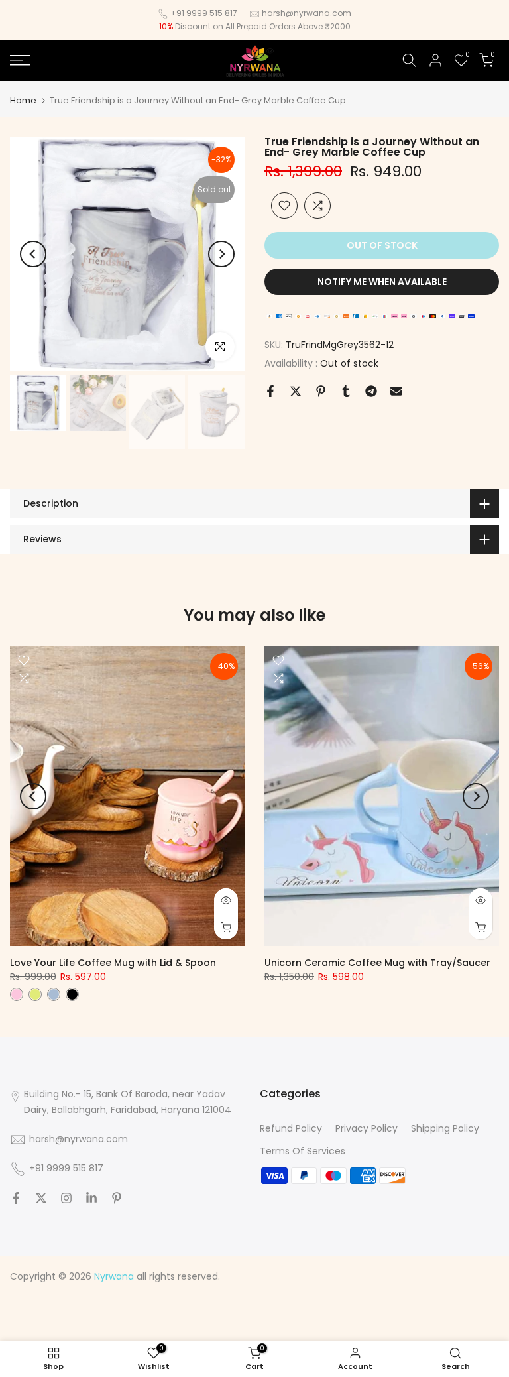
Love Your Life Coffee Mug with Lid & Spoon (113, 962)
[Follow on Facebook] (16, 1198)
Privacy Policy (366, 1128)
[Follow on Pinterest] (117, 1198)
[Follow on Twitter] (41, 1198)
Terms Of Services (302, 1151)
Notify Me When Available (382, 281)
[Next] (221, 254)
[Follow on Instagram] (66, 1198)
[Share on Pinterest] (321, 391)
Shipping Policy (445, 1128)
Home (23, 100)
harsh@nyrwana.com (306, 13)
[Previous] (33, 254)
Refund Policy (291, 1128)
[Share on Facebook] (270, 391)
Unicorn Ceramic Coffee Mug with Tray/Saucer (377, 962)
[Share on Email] (396, 391)
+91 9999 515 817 (203, 13)
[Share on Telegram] (371, 391)
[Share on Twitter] (296, 391)
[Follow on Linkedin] (91, 1198)
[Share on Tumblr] (346, 391)
